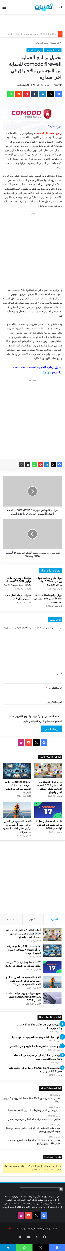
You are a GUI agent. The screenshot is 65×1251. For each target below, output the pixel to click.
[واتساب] (34, 464)
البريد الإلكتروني (54, 687)
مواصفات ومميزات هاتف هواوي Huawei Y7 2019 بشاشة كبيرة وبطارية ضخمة (17, 581)
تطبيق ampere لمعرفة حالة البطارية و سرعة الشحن (36, 1046)
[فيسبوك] (59, 464)
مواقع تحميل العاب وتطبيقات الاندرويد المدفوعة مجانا (36, 1037)
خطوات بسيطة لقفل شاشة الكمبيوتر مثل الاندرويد (17, 597)
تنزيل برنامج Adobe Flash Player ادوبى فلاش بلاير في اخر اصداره (48, 598)
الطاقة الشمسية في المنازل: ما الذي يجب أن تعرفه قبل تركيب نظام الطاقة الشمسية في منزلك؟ (23, 981)
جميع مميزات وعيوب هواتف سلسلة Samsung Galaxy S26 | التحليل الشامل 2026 (23, 997)
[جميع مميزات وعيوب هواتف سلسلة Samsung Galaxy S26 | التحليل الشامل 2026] (52, 998)
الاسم (59, 673)
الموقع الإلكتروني (54, 702)
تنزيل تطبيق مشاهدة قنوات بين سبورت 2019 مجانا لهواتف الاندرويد (49, 581)
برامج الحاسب (34, 50)
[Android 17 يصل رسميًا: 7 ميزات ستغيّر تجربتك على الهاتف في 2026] (48, 810)
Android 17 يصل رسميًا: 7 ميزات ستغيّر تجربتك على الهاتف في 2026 (49, 825)
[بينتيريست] (40, 464)
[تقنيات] (43, 7)
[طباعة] (21, 464)
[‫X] (53, 464)
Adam (56, 85)
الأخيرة (54, 919)
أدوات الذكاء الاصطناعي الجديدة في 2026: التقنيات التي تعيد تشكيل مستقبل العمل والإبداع (23, 934)
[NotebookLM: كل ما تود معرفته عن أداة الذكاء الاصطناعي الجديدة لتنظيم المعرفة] (17, 771)
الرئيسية (55, 42)
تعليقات (11, 919)
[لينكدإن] (46, 464)
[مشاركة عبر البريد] (27, 464)
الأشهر (33, 919)
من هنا (47, 372)
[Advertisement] (31, 22)
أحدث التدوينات (42, 42)
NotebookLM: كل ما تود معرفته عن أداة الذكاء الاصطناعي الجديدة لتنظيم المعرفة (24, 950)
